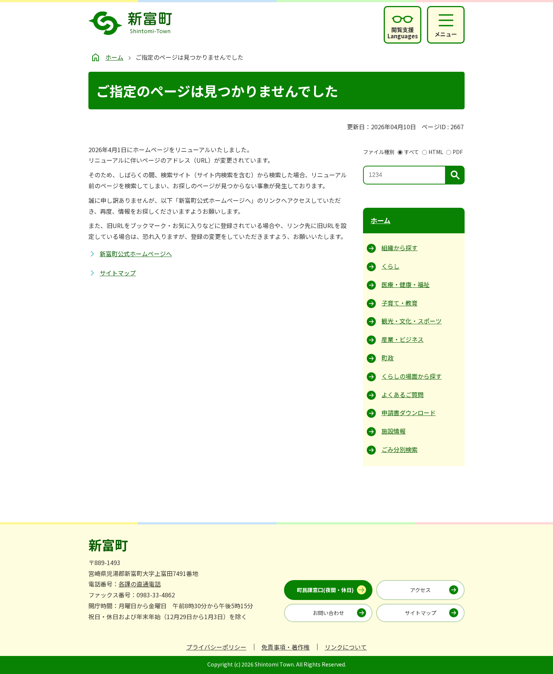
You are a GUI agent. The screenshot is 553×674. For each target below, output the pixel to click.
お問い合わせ (328, 613)
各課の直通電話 (139, 583)
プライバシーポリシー (216, 646)
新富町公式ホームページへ (136, 253)
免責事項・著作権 (285, 646)
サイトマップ (118, 272)
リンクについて (346, 646)
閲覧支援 (402, 33)
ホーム (114, 57)
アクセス (420, 590)
